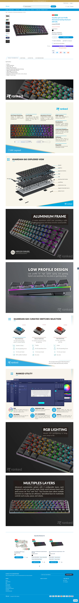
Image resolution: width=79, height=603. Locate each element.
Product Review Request (10, 588)
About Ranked (8, 581)
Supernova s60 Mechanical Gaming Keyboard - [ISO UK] (39, 552)
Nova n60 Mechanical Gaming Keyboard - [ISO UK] (57, 552)
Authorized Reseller (9, 591)
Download (7, 589)
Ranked (7, 6)
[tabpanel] (22, 550)
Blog (6, 583)
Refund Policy (8, 585)
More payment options (62, 47)
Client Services (65, 3)
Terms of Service (8, 587)
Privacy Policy (8, 584)
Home (6, 12)
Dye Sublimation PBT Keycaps (19, 551)
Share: (53, 50)
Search (53, 6)
